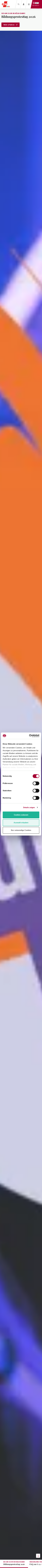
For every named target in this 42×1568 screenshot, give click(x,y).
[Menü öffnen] (28, 4)
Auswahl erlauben (21, 823)
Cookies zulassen (21, 815)
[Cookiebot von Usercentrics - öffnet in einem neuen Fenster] (29, 735)
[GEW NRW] (6, 4)
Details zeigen (29, 807)
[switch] (36, 783)
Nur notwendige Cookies (21, 830)
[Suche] (18, 4)
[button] (38, 1556)
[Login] (23, 4)
